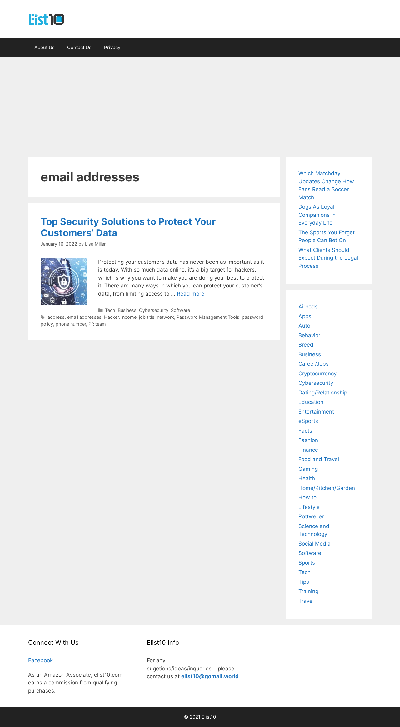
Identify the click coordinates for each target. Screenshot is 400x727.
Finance (308, 450)
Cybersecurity (153, 310)
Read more (190, 294)
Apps (304, 316)
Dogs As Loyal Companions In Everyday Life (317, 215)
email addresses (84, 317)
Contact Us (79, 47)
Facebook (40, 660)
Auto (304, 326)
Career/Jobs (313, 364)
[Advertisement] (200, 104)
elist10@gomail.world (210, 676)
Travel (306, 601)
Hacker (111, 317)
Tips (303, 582)
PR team (97, 324)
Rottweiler (311, 516)
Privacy (112, 47)
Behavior (309, 335)
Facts (305, 431)
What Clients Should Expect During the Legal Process (328, 258)
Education (310, 402)
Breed (305, 345)
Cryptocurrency (317, 373)
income (129, 317)
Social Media (314, 544)
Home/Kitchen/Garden (326, 488)
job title (146, 317)
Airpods (308, 306)
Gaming (308, 469)
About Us (44, 47)
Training (308, 591)
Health (306, 478)
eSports (308, 421)
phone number (71, 324)
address (56, 317)
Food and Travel (318, 459)
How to (307, 497)
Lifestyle (309, 507)
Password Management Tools (208, 317)
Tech (110, 310)
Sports (306, 563)
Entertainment (316, 412)
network (165, 317)
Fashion (308, 440)
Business (127, 310)
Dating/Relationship (322, 392)
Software (180, 310)
